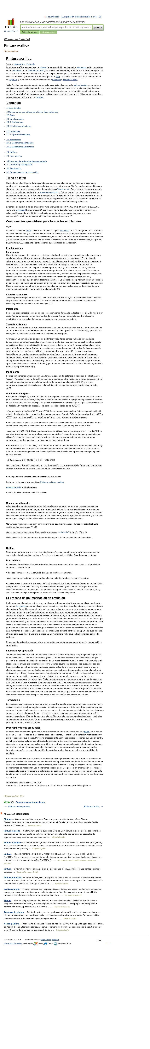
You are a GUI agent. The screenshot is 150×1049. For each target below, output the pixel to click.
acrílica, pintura (11, 889)
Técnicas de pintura (14, 912)
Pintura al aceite (91, 806)
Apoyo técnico (46, 939)
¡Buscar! (98, 27)
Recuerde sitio (53, 17)
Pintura (7, 819)
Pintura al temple (12, 842)
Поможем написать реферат (30, 802)
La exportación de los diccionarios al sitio (79, 17)
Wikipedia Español (29, 32)
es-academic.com (11, 31)
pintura (7, 854)
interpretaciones (48, 32)
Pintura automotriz (13, 877)
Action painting (11, 924)
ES (100, 17)
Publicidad (55, 939)
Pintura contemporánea (19, 806)
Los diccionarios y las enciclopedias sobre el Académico (53, 22)
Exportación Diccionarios (13, 944)
